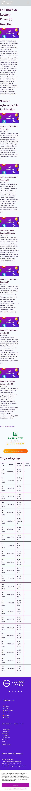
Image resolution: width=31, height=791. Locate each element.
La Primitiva (5, 735)
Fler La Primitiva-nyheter (7, 426)
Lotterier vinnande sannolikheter (11, 761)
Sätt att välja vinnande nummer (11, 764)
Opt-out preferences (9, 788)
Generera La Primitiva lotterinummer (15, 451)
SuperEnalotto (6, 744)
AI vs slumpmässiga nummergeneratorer (14, 766)
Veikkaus (4, 742)
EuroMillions (5, 731)
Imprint (24, 788)
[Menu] (28, 3)
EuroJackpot (6, 729)
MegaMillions (6, 737)
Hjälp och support (7, 759)
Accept (15, 785)
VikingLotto (5, 733)
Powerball (5, 740)
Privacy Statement (18, 788)
